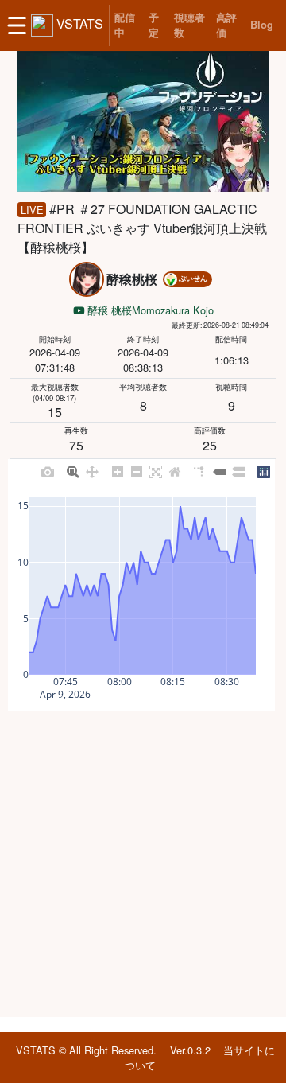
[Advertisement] (143, 863)
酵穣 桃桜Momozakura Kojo (149, 309)
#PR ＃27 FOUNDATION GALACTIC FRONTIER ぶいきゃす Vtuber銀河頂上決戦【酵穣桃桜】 (142, 228)
